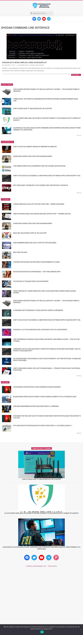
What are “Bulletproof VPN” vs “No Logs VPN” (30, 233)
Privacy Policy (52, 566)
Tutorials (32, 65)
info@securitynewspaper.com (36, 566)
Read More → (76, 75)
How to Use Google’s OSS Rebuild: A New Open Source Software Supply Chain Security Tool (46, 175)
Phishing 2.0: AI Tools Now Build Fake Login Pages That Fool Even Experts (40, 329)
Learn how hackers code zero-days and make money (32, 156)
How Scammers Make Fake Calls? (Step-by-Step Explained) (34, 243)
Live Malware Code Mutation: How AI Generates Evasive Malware (37, 387)
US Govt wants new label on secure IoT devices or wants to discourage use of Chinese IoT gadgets (41, 513)
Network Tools (24, 65)
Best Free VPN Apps (20, 252)
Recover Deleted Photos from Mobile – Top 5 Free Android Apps (36, 272)
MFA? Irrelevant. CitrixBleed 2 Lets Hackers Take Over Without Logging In (40, 185)
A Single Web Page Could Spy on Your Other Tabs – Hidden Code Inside (38, 204)
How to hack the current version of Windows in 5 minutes (35, 146)
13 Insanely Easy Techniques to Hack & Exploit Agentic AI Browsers (38, 310)
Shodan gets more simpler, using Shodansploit (24, 62)
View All (79, 135)
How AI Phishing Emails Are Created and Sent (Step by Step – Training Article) (42, 214)
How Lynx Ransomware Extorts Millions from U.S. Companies (36, 406)
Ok (42, 632)
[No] (80, 630)
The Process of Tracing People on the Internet (30, 281)
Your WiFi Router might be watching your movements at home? (36, 262)
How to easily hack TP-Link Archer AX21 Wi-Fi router (32, 108)
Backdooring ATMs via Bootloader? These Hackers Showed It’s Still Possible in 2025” (45, 396)
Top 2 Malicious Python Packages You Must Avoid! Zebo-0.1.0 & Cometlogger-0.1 (42, 425)
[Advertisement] (41, 586)
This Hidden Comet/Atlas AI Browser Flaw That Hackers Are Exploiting (39, 166)
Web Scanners (40, 65)
